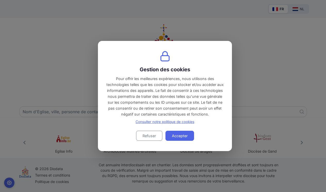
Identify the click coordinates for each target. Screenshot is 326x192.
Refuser (149, 136)
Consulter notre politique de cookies (165, 122)
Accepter (180, 136)
